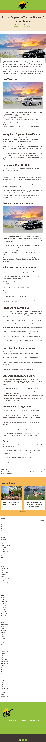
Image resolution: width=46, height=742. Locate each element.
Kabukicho (3, 595)
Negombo (3, 638)
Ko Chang (3, 605)
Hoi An (2, 580)
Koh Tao (3, 620)
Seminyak (3, 667)
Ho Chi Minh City (5, 578)
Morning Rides (4, 632)
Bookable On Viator (8, 462)
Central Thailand (5, 533)
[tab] (20, 511)
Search (3, 518)
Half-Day (3, 574)
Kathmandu (4, 601)
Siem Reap (3, 674)
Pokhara (3, 657)
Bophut (3, 529)
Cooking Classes (5, 545)
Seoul (2, 670)
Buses (2, 531)
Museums (3, 634)
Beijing (2, 527)
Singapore (3, 676)
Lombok (3, 628)
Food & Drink (4, 560)
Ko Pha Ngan (4, 612)
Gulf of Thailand (5, 572)
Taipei (2, 680)
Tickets (3, 684)
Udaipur (3, 692)
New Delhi (3, 641)
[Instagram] (26, 740)
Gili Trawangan (5, 568)
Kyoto (2, 626)
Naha (2, 636)
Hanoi (2, 576)
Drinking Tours (5, 556)
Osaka (2, 647)
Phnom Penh (4, 651)
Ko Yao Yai (3, 616)
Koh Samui (3, 618)
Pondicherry (4, 659)
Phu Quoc (3, 653)
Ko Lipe (3, 609)
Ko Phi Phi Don (5, 614)
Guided (3, 570)
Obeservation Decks (6, 645)
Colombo (3, 543)
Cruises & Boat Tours (6, 547)
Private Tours (4, 663)
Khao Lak (3, 603)
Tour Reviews (4, 688)
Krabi (2, 622)
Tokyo (2, 686)
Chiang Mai (4, 537)
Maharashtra (4, 630)
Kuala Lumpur (4, 624)
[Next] (43, 498)
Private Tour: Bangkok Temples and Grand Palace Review (10, 471)
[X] (23, 740)
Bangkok (3, 524)
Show (2, 672)
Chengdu (3, 535)
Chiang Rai (3, 539)
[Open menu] (23, 11)
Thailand (29, 26)
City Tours (4, 541)
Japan (2, 591)
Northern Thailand (5, 643)
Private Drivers (22, 26)
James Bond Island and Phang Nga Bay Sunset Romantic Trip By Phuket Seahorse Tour (34, 504)
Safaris (3, 665)
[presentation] (11, 493)
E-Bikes (3, 558)
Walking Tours (4, 696)
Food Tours (4, 562)
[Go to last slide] (3, 498)
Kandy (2, 599)
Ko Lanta (3, 607)
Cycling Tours (4, 551)
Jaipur (2, 589)
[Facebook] (20, 740)
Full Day (3, 564)
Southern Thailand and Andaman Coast (11, 678)
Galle (2, 566)
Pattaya (16, 26)
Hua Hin (3, 585)
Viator (2, 694)
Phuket (3, 655)
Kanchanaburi (4, 597)
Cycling (3, 549)
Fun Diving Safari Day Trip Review (36, 471)
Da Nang (3, 553)
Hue (2, 587)
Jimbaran (3, 593)
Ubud (2, 690)
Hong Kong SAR (5, 583)
